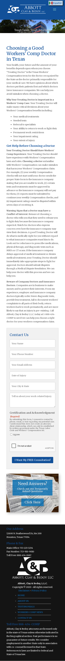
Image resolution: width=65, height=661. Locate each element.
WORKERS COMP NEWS (30, 612)
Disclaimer (24, 590)
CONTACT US (25, 617)
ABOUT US (23, 601)
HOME (21, 595)
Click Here (32, 502)
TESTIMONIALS (26, 606)
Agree (16, 434)
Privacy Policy (39, 590)
